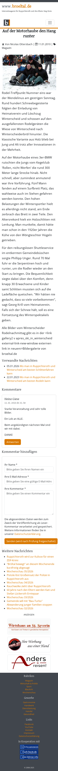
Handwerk (29, 705)
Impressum (29, 733)
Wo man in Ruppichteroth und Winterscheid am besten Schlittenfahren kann (31, 369)
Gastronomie (29, 702)
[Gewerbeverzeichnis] (29, 626)
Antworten (12, 442)
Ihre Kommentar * (15, 488)
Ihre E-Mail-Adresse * (16, 476)
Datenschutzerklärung (27, 534)
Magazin (29, 680)
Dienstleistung (29, 708)
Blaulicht (29, 689)
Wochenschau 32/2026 (20, 608)
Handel (29, 711)
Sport (29, 686)
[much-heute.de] (29, 752)
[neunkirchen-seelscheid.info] (29, 746)
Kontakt (29, 730)
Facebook (29, 724)
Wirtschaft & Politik (29, 683)
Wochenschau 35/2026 (20, 571)
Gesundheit (29, 714)
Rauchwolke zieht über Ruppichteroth (29, 586)
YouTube (29, 727)
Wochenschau (29, 692)
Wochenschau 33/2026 (20, 597)
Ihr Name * (10, 464)
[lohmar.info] (29, 757)
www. (16, 6)
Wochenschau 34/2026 (20, 582)
